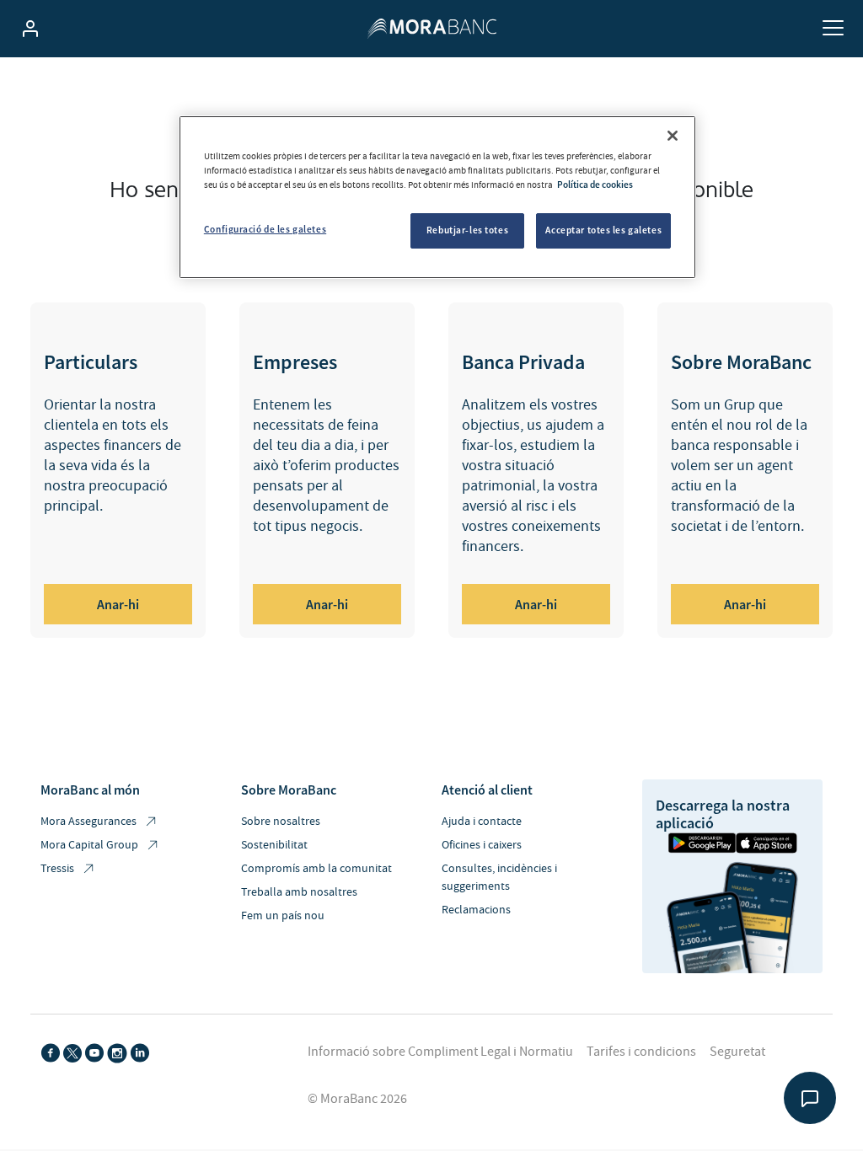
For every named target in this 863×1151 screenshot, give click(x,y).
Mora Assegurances (88, 821)
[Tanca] (672, 135)
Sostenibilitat (274, 845)
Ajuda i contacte (482, 821)
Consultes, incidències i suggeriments (499, 877)
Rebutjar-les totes (467, 230)
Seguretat (737, 1051)
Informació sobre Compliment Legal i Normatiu (440, 1051)
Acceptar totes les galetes (603, 230)
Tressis (57, 868)
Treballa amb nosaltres (299, 892)
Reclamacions (476, 910)
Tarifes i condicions (641, 1051)
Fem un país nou (282, 915)
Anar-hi (118, 604)
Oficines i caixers (482, 845)
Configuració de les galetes (265, 229)
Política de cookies (595, 184)
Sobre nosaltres (280, 821)
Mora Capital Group (89, 845)
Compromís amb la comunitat (316, 868)
